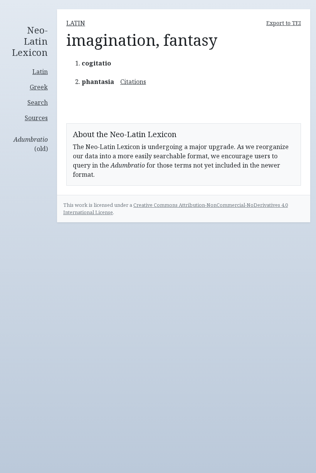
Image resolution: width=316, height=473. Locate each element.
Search (37, 102)
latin (75, 23)
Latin (40, 71)
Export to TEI (283, 23)
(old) (30, 144)
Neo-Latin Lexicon (30, 41)
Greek (39, 87)
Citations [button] (133, 81)
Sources (36, 118)
